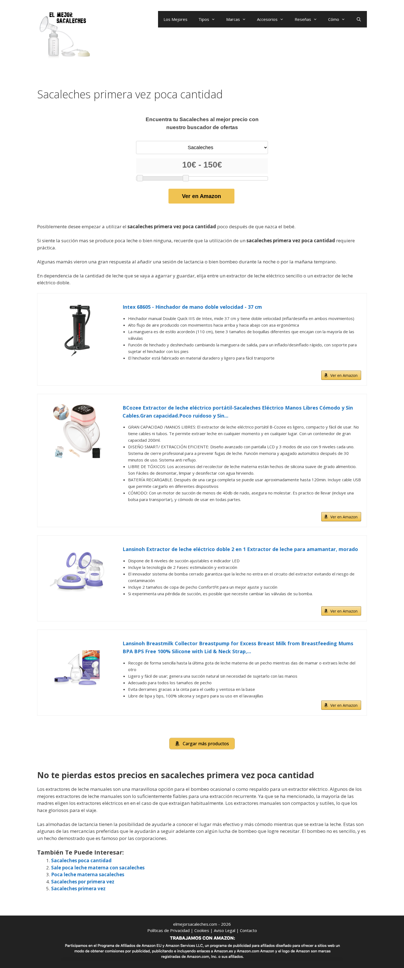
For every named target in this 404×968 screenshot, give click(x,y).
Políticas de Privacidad (168, 930)
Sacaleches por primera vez (82, 881)
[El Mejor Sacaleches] (64, 35)
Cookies (201, 930)
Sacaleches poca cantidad (81, 860)
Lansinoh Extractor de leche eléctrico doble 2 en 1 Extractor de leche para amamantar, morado (240, 549)
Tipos (203, 19)
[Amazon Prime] (353, 366)
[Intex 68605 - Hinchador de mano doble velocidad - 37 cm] (77, 330)
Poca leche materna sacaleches (87, 874)
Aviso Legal (224, 930)
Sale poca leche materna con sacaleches (98, 867)
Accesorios (267, 19)
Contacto (248, 930)
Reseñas (303, 19)
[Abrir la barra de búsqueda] (359, 19)
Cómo (333, 19)
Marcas (233, 19)
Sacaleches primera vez (78, 888)
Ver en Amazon (201, 196)
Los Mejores (175, 19)
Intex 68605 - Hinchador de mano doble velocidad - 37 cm (192, 307)
